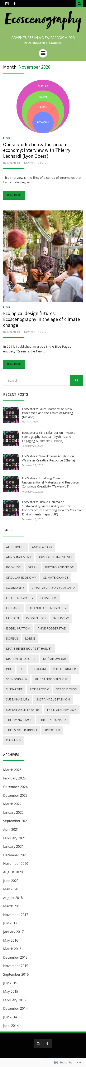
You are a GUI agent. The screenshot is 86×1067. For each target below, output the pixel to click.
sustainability (17, 699)
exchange (13, 608)
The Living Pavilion (62, 710)
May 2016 (10, 940)
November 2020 (15, 863)
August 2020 (13, 872)
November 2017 (15, 914)
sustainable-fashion (53, 699)
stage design (66, 689)
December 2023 (15, 795)
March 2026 (12, 769)
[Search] (79, 3)
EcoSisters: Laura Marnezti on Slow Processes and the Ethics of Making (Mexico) (47, 413)
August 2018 (13, 897)
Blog (6, 138)
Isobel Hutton (18, 628)
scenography (16, 679)
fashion (12, 618)
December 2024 (15, 786)
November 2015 (15, 965)
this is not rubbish (21, 730)
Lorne (30, 638)
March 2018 (12, 906)
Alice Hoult (15, 547)
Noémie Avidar (54, 659)
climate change (55, 577)
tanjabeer (13, 163)
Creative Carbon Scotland (53, 588)
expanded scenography (47, 608)
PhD (9, 669)
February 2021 (14, 838)
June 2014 (11, 1025)
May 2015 (10, 991)
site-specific (39, 689)
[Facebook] (14, 3)
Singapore (14, 689)
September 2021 (16, 821)
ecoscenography (19, 598)
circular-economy (21, 577)
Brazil (33, 567)
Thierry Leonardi (53, 720)
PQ (21, 669)
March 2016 (12, 948)
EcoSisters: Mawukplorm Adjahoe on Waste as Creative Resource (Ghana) (48, 458)
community (15, 588)
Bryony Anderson (59, 567)
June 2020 (11, 880)
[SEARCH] (76, 380)
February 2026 (14, 778)
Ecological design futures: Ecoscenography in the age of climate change (41, 319)
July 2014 (10, 1017)
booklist (13, 567)
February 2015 (14, 1000)
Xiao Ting (13, 740)
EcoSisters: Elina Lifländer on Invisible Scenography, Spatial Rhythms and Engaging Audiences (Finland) (48, 436)
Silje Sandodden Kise (51, 679)
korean (12, 638)
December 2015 (15, 957)
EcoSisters (48, 598)
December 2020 (15, 855)
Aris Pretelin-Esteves (55, 557)
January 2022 (13, 812)
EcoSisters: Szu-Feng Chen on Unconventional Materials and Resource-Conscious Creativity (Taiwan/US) (51, 482)
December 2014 (15, 1008)
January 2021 (13, 846)
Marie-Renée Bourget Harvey (29, 648)
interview (61, 618)
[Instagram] (7, 3)
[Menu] (43, 53)
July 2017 (10, 923)
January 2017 (13, 931)
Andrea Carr (42, 547)
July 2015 (10, 983)
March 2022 (12, 804)
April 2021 (11, 829)
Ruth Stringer (64, 669)
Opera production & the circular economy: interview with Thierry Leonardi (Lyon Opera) (36, 150)
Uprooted (52, 730)
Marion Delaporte (21, 659)
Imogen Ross (36, 618)
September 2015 (16, 974)
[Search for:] (36, 380)
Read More (14, 195)
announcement (18, 557)
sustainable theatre (22, 710)
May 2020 (10, 889)
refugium (38, 669)
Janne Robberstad (51, 628)
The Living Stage (19, 720)
